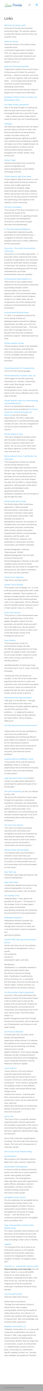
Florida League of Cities (13, 434)
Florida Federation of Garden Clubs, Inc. (20, 375)
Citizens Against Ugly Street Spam (17, 176)
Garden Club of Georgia (13, 584)
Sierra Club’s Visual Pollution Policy (18, 1151)
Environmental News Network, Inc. (18, 279)
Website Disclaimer (12, 1362)
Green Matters (10, 640)
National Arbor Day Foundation (16, 850)
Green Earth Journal (12, 612)
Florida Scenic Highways (14, 577)
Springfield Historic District (15, 1197)
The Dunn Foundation (13, 207)
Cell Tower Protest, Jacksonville (16, 104)
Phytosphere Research (13, 917)
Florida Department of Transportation (19, 368)
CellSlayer (8, 124)
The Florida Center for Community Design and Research (21, 412)
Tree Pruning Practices (13, 1294)
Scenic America (10, 1068)
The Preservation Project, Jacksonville (19, 992)
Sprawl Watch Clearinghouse (15, 1166)
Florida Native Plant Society (15, 501)
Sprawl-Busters (10, 1156)
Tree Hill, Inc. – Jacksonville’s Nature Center (21, 1266)
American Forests (11, 41)
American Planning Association (16, 66)
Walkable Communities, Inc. (15, 1326)
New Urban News (11, 882)
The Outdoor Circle (11, 895)
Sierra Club (8, 1116)
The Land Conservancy (13, 791)
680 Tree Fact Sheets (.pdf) (14, 25)
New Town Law (10, 872)
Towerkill (7, 1244)
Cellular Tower (10, 160)
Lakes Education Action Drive (15, 778)
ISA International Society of (15, 725)
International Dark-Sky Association (18, 697)
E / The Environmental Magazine (17, 229)
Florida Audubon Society (14, 343)
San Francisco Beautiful (13, 1031)
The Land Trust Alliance (13, 825)
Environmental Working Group (16, 312)
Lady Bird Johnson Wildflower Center (19, 759)
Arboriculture (31, 725)
